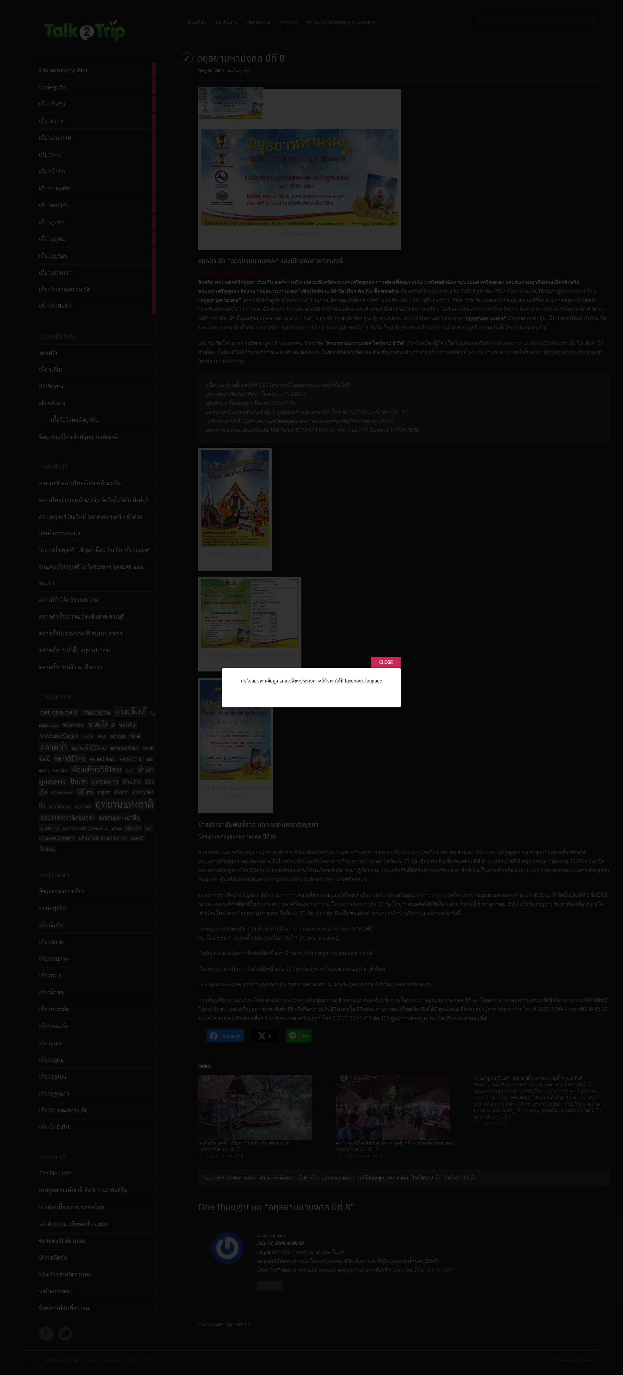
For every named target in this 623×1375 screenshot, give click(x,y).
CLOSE (386, 662)
